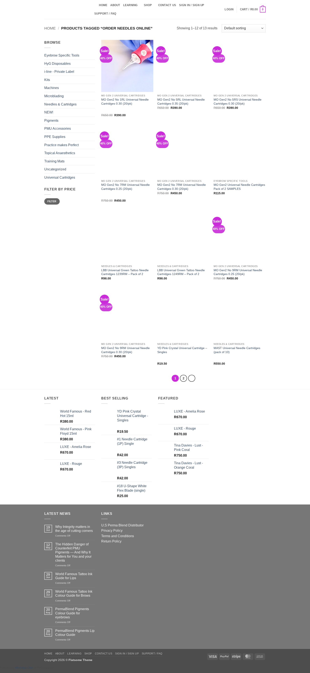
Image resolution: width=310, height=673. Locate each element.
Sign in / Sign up (191, 5)
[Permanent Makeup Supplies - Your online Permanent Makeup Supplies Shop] (65, 9)
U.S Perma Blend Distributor (122, 525)
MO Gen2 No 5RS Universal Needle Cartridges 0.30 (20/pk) (237, 101)
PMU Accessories (57, 128)
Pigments (51, 120)
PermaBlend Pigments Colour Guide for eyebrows (72, 613)
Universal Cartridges (59, 177)
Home (103, 5)
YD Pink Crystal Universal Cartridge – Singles (182, 350)
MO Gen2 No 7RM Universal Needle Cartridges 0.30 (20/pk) (181, 186)
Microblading (54, 96)
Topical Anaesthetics (59, 153)
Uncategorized (55, 169)
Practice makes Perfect (61, 145)
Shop (148, 5)
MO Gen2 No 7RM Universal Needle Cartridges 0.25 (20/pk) (125, 186)
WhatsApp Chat (24, 667)
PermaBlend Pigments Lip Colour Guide (74, 633)
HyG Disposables (57, 63)
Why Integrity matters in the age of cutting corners (74, 529)
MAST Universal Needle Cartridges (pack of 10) (237, 350)
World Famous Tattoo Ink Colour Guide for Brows (73, 593)
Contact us (167, 5)
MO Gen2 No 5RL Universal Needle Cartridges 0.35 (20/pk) (181, 101)
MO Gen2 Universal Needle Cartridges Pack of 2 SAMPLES (239, 186)
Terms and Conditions (117, 536)
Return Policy (111, 541)
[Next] (191, 378)
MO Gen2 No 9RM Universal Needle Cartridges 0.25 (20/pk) (238, 272)
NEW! (48, 112)
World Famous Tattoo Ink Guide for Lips (73, 576)
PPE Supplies (54, 137)
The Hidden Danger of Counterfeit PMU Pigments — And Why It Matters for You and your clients (73, 552)
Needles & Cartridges (60, 104)
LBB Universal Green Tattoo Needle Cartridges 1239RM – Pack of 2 (125, 272)
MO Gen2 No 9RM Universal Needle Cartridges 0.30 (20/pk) (125, 350)
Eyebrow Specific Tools (61, 55)
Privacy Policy (112, 530)
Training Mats (54, 161)
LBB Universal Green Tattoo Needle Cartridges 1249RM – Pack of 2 (181, 272)
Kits (47, 80)
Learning (130, 5)
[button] (229, 9)
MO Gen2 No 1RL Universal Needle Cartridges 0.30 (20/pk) (125, 101)
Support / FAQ (105, 13)
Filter (51, 201)
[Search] (94, 5)
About (115, 5)
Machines (51, 88)
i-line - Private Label (59, 71)
